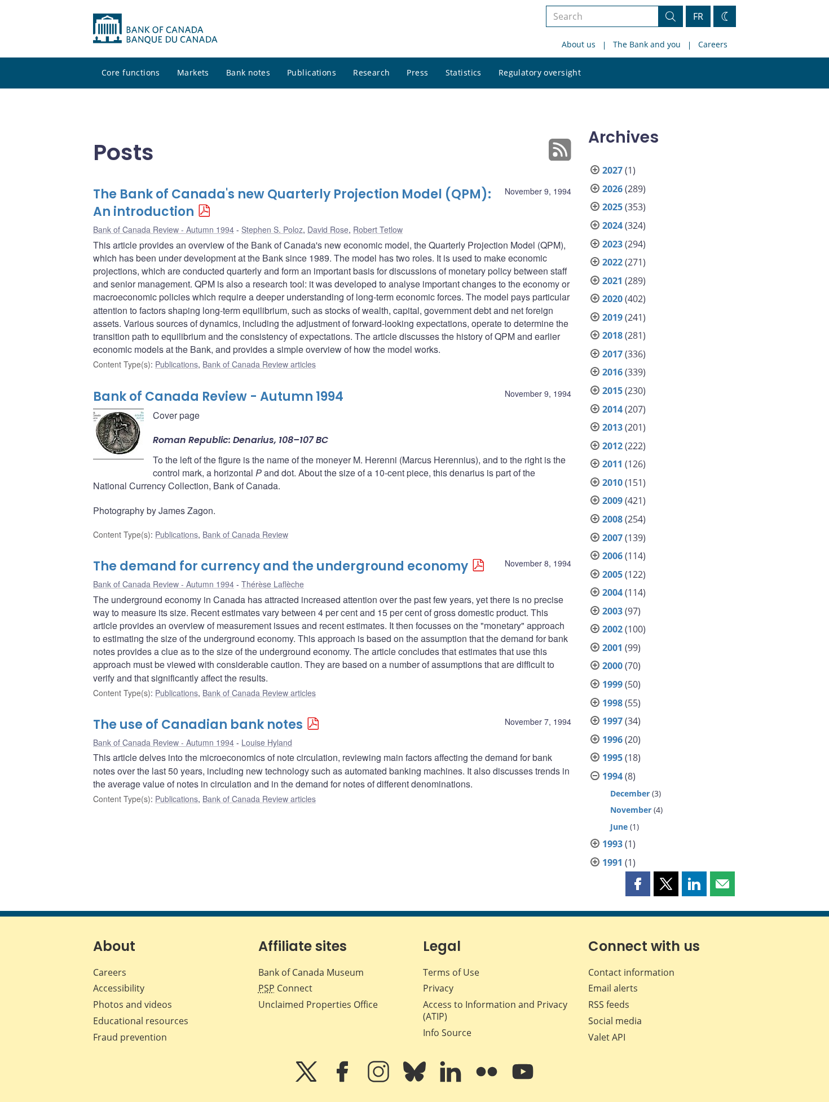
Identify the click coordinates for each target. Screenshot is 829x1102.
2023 (612, 244)
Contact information (631, 972)
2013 (612, 427)
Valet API (606, 1037)
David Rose (328, 229)
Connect (285, 988)
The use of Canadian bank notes (198, 724)
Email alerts (613, 988)
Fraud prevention (130, 1037)
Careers (712, 44)
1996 (612, 739)
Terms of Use (451, 972)
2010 (612, 482)
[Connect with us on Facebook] (343, 1079)
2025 (612, 207)
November (630, 809)
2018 (612, 335)
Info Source (447, 1032)
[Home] (155, 29)
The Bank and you (647, 44)
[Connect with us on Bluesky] (416, 1079)
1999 (612, 684)
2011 (612, 464)
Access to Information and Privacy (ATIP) (495, 1010)
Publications (311, 72)
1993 (612, 844)
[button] (637, 883)
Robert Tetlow (378, 229)
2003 (612, 611)
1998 (612, 703)
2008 (612, 519)
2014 (612, 409)
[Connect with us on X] (307, 1079)
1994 (612, 776)
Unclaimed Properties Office (318, 1004)
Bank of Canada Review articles (259, 364)
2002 (612, 629)
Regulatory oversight (540, 72)
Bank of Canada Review (245, 534)
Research (371, 72)
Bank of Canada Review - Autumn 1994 (163, 229)
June (619, 826)
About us (579, 44)
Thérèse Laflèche (272, 584)
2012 (612, 446)
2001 (612, 647)
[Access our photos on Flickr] (488, 1079)
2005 (612, 574)
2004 (612, 592)
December (630, 793)
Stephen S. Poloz (272, 229)
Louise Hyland (266, 742)
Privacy (438, 988)
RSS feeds (608, 1004)
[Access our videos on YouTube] (523, 1079)
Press (417, 72)
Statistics (464, 72)
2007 (612, 538)
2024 (612, 225)
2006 (612, 556)
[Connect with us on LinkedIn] (452, 1079)
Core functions (131, 72)
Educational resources (140, 1021)
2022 (612, 262)
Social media (615, 1021)
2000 (612, 666)
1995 (612, 757)
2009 (612, 500)
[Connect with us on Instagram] (379, 1079)
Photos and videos (132, 1004)
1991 (612, 862)
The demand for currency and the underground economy (280, 566)
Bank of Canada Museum (311, 972)
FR (698, 16)
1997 (612, 721)
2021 (612, 281)
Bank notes (248, 72)
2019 (612, 317)
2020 (612, 299)
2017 (612, 354)
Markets (193, 72)
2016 (612, 372)
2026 (612, 189)
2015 (612, 390)
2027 (612, 170)
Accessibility (118, 988)
